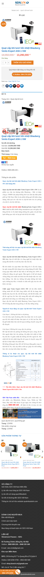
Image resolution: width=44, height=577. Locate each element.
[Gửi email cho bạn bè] (14, 86)
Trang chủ (15, 10)
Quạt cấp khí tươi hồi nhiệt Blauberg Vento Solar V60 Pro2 (31, 464)
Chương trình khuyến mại (11, 524)
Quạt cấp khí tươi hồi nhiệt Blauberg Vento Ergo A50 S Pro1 (10, 464)
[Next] (42, 455)
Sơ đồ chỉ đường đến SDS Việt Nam (15, 498)
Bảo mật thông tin (8, 517)
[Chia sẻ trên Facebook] (7, 86)
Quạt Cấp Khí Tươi (27, 10)
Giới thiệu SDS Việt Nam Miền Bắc (14, 487)
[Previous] (1, 455)
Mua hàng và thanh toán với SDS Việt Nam (17, 528)
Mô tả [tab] (4, 94)
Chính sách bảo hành (9, 521)
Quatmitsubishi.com (28, 574)
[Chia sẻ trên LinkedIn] (22, 86)
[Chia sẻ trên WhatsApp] (3, 86)
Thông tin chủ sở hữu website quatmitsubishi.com (20, 501)
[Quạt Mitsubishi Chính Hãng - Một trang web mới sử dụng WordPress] (22, 3)
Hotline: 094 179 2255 (22, 74)
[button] (3, 3)
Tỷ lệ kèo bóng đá (8, 505)
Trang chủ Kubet (8, 508)
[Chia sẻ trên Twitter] (10, 86)
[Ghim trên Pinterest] (18, 86)
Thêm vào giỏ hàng (22, 62)
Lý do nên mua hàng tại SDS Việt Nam (16, 490)
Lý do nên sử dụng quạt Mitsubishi (14, 494)
